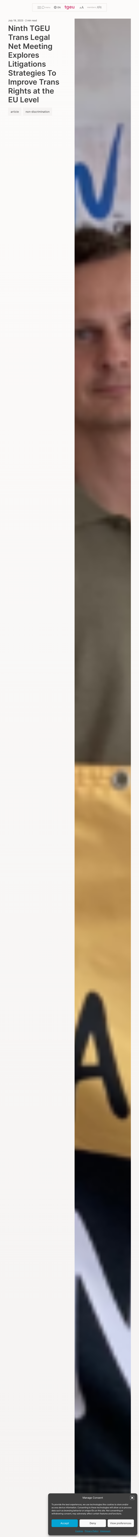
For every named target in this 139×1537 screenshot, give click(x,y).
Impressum (105, 1531)
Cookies (79, 1531)
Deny (93, 1523)
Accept (65, 1523)
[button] (132, 1497)
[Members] (94, 7)
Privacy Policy (91, 1531)
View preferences (120, 1523)
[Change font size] (82, 7)
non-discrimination (37, 111)
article (15, 111)
